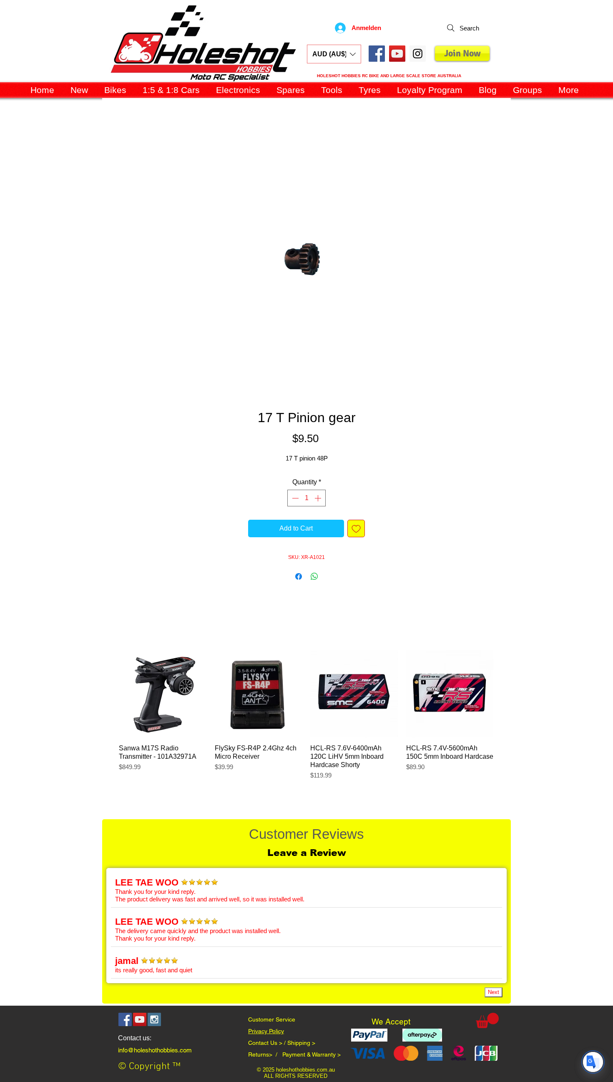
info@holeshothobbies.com (155, 1050)
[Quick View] (162, 693)
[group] (306, 719)
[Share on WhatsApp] (314, 576)
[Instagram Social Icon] (154, 1019)
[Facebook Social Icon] (377, 53)
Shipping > (301, 1042)
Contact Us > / (267, 1042)
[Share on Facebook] (299, 576)
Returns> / (265, 1054)
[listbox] (334, 54)
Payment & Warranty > (311, 1054)
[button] (334, 54)
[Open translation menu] (593, 1062)
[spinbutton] (306, 498)
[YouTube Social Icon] (397, 53)
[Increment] (318, 498)
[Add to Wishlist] (356, 528)
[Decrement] (294, 498)
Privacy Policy (266, 1031)
